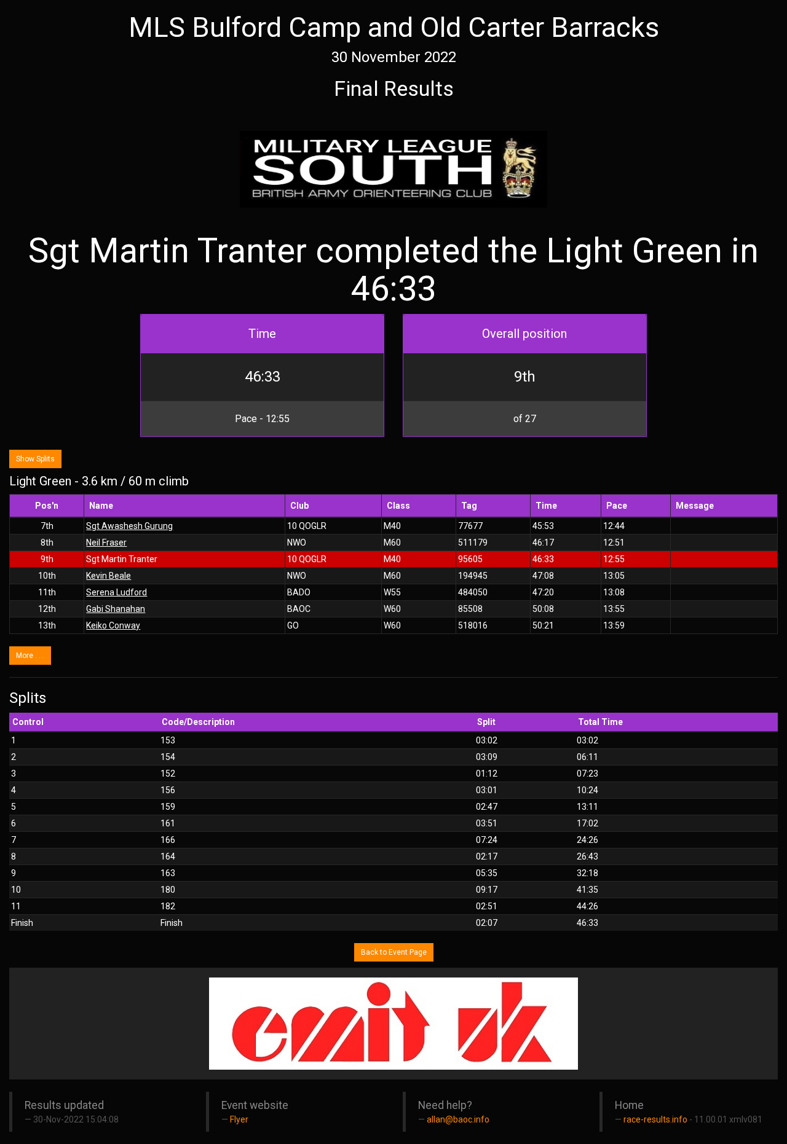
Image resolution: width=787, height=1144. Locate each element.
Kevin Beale (108, 576)
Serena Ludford (116, 592)
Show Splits (35, 459)
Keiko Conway (113, 625)
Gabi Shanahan (115, 609)
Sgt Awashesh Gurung (129, 526)
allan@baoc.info (458, 1119)
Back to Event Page (394, 952)
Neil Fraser (106, 542)
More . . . (30, 655)
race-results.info (655, 1119)
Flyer (239, 1119)
